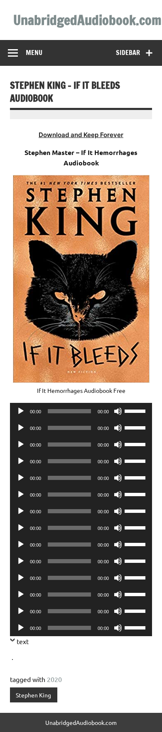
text (23, 641)
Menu (34, 52)
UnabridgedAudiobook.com (87, 20)
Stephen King (33, 695)
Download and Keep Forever (81, 135)
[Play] (21, 411)
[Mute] (118, 411)
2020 (54, 679)
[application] (81, 411)
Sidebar (128, 52)
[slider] (136, 410)
